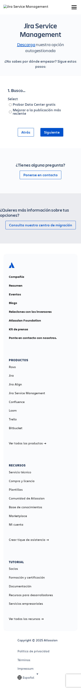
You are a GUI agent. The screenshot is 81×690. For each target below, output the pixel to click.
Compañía (16, 276)
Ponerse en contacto (40, 175)
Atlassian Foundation (25, 320)
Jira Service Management (27, 393)
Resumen (15, 285)
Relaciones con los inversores (30, 311)
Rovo (12, 367)
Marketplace (18, 516)
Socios (13, 568)
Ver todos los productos (26, 443)
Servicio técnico (20, 472)
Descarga (26, 44)
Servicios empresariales (26, 603)
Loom (13, 410)
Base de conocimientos (25, 507)
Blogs (13, 303)
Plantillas (16, 489)
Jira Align (15, 384)
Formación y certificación (27, 577)
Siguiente (52, 132)
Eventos (15, 294)
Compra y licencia (22, 481)
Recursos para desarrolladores (31, 595)
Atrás (25, 132)
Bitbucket (15, 428)
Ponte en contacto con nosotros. (33, 338)
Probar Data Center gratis (34, 104)
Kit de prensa (18, 329)
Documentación (20, 586)
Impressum (25, 668)
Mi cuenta (16, 524)
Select (13, 98)
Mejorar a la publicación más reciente (37, 112)
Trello (13, 419)
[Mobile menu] (74, 7)
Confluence (17, 402)
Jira (11, 375)
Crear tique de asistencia (27, 539)
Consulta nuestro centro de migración (40, 225)
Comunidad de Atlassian (26, 498)
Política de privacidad (33, 651)
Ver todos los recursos (24, 619)
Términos (23, 660)
